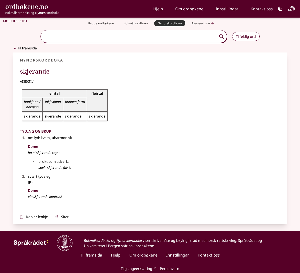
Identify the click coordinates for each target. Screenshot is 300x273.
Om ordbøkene (189, 8)
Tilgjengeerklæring (136, 268)
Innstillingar (227, 8)
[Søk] (221, 36)
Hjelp (158, 8)
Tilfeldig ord (246, 36)
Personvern (169, 268)
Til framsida (27, 48)
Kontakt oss (262, 8)
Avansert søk (201, 23)
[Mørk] (280, 9)
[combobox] (129, 36)
